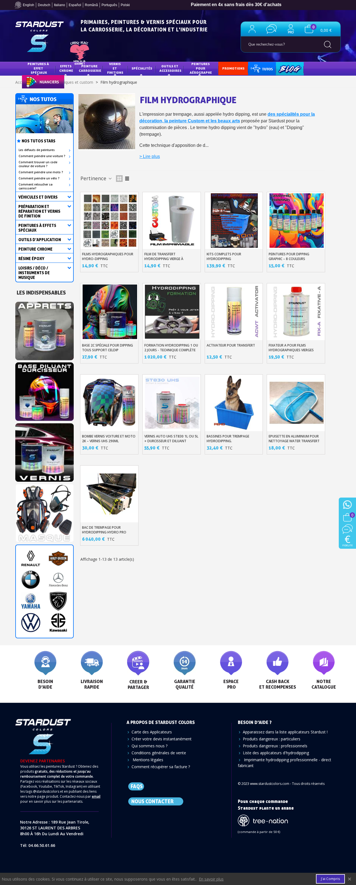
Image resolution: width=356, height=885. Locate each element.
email (96, 796)
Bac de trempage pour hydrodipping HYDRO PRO (104, 530)
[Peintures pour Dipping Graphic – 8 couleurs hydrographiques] (296, 220)
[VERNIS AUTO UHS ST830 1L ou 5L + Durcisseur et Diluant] (172, 403)
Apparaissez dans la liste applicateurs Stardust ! (285, 732)
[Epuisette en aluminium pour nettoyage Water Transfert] (296, 403)
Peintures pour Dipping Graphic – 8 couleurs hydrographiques (289, 259)
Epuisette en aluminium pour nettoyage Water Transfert (294, 438)
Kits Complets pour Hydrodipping (224, 256)
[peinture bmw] (30, 579)
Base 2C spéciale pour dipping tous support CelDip (107, 347)
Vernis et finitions (115, 68)
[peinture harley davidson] (58, 558)
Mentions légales (147, 759)
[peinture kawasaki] (58, 622)
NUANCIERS (35, 81)
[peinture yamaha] (30, 601)
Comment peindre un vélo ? (39, 178)
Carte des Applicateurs (152, 732)
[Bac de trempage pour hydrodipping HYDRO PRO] (109, 494)
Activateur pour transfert (231, 345)
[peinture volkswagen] (30, 622)
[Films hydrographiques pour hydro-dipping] (109, 220)
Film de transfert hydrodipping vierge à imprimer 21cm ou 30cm (164, 259)
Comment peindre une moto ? (41, 172)
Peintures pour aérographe (201, 68)
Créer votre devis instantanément (162, 738)
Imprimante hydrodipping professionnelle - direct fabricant (284, 762)
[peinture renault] (30, 558)
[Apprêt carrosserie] (44, 329)
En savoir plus (211, 879)
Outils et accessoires (170, 68)
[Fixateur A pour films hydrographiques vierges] (296, 311)
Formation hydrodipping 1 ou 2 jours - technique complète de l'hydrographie (171, 350)
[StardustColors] (39, 36)
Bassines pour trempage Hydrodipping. (228, 438)
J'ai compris (330, 878)
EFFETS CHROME (66, 68)
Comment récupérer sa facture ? (161, 766)
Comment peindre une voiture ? (42, 156)
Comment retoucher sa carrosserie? (36, 186)
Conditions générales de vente (159, 752)
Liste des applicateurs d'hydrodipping (276, 752)
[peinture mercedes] (58, 579)
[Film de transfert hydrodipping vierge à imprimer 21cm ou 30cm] (172, 220)
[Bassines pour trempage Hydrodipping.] (234, 403)
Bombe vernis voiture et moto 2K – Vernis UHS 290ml (108, 438)
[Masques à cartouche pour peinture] (44, 511)
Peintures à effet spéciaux (39, 68)
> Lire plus (149, 156)
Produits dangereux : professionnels (275, 745)
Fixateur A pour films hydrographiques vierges (291, 347)
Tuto (262, 68)
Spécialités (142, 68)
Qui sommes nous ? (149, 745)
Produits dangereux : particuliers (271, 738)
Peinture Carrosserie (90, 68)
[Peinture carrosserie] (44, 390)
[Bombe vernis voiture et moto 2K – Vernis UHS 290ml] (109, 403)
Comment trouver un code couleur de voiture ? (38, 164)
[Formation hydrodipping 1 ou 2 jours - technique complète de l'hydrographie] (172, 311)
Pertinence (94, 178)
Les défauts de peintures (37, 150)
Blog (284, 68)
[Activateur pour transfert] (234, 311)
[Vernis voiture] (44, 450)
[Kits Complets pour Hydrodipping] (234, 220)
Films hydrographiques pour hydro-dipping (107, 256)
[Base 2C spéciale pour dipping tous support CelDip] (109, 311)
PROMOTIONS (233, 68)
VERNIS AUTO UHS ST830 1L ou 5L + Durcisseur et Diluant (171, 438)
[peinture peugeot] (58, 601)
